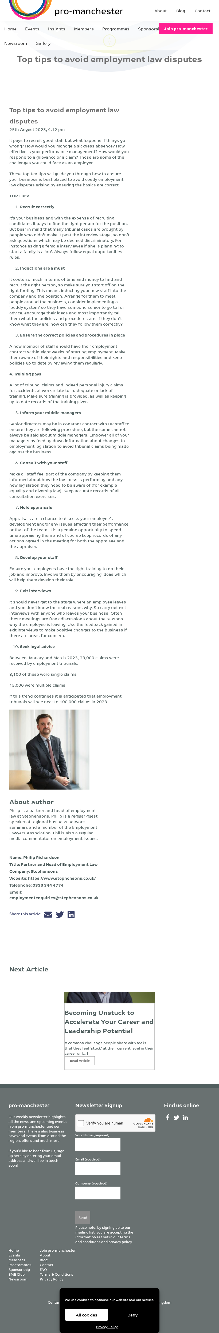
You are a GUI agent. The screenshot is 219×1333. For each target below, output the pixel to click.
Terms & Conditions (56, 1274)
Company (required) (91, 1183)
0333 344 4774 (48, 884)
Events (32, 28)
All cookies (86, 1314)
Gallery (43, 43)
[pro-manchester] (45, 10)
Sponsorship (151, 28)
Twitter (177, 1117)
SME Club (17, 1274)
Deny (132, 1314)
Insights (56, 28)
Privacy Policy (107, 1326)
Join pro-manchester (186, 28)
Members (84, 28)
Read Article (80, 1060)
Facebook (168, 1117)
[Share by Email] (48, 915)
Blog (180, 10)
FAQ (43, 1269)
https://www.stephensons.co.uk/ (62, 878)
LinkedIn (185, 1117)
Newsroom (15, 43)
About (160, 10)
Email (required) (88, 1159)
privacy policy (120, 1242)
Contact (202, 10)
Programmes (116, 28)
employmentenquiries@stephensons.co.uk (54, 897)
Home (10, 28)
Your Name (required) (92, 1135)
